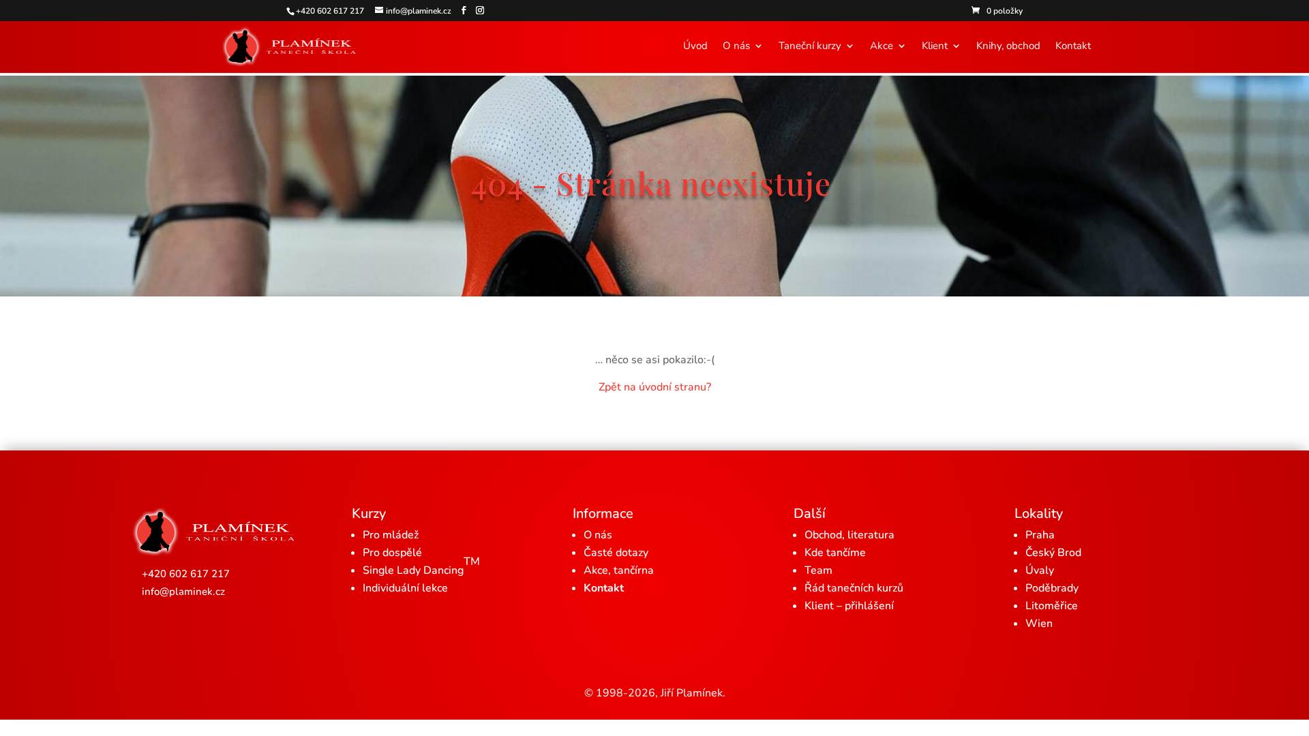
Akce (881, 46)
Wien (1039, 623)
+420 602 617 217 (186, 574)
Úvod (695, 46)
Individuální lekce (405, 588)
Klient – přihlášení (849, 605)
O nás (736, 46)
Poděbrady (1052, 588)
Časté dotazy (616, 552)
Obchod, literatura (849, 534)
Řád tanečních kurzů (853, 588)
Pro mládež (391, 534)
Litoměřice (1051, 605)
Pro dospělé (392, 552)
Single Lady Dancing (421, 566)
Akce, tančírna (619, 570)
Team (818, 570)
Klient (935, 46)
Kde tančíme (835, 552)
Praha (1040, 534)
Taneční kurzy (810, 46)
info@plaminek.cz (183, 591)
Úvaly (1039, 570)
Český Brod (1053, 552)
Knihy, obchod (1008, 46)
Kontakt (1073, 46)
